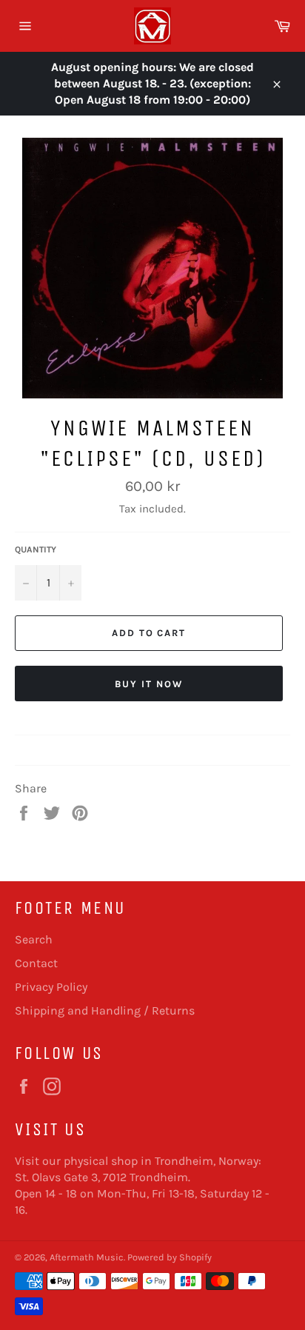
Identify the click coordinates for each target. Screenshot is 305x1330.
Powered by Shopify (169, 1257)
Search (34, 939)
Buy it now (149, 683)
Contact (36, 963)
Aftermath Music (87, 1257)
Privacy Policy (51, 987)
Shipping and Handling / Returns (105, 1010)
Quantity (35, 549)
